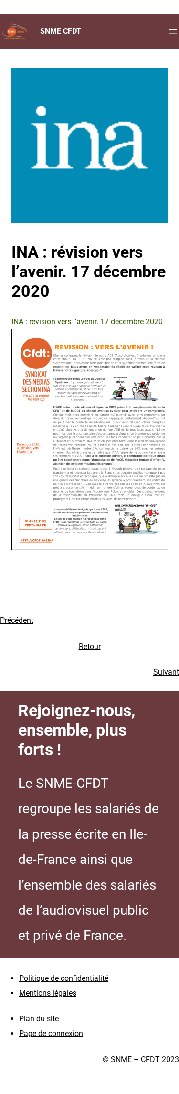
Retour (90, 646)
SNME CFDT (60, 31)
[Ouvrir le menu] (173, 31)
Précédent (16, 620)
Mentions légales (47, 992)
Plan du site (39, 1018)
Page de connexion (51, 1033)
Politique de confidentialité (63, 978)
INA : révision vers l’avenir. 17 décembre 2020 (87, 321)
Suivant (166, 672)
